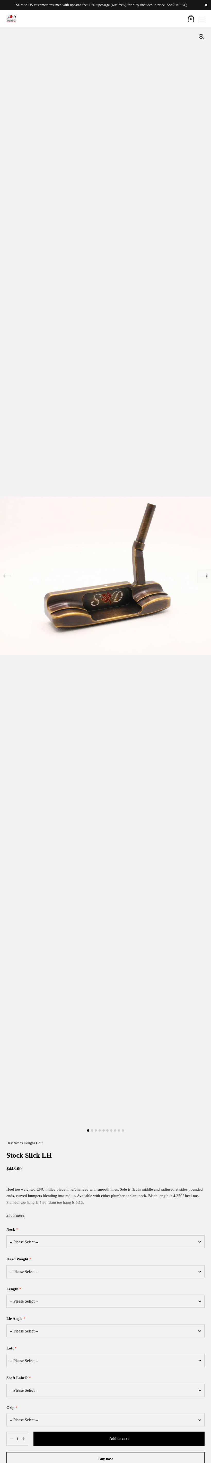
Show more (15, 1215)
